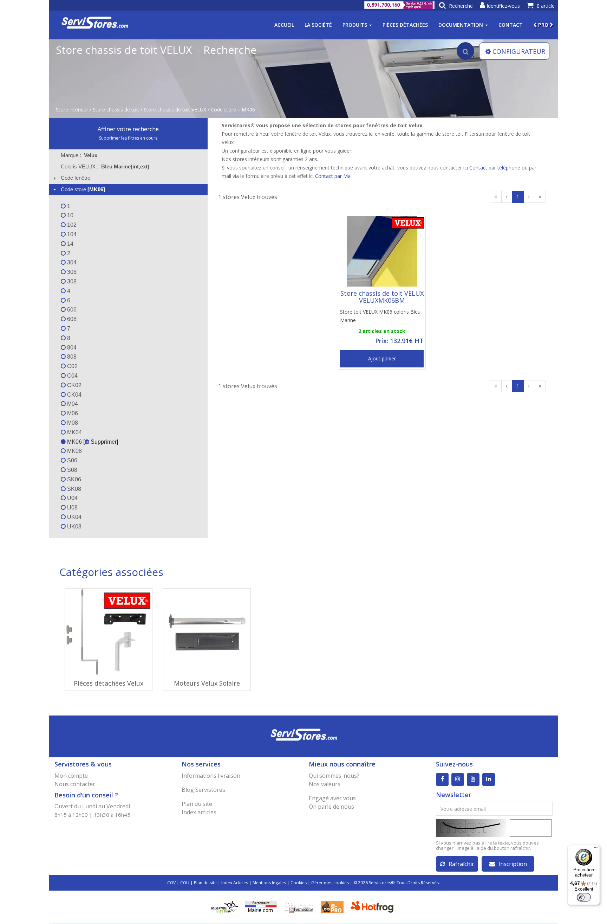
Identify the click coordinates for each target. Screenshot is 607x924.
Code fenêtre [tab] (75, 178)
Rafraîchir (461, 864)
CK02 (73, 385)
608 (71, 319)
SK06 (73, 479)
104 (71, 234)
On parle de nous (331, 806)
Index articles (199, 812)
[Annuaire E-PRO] (332, 906)
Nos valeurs (324, 784)
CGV (171, 883)
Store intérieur (72, 109)
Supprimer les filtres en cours (128, 138)
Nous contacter (74, 784)
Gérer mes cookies (330, 883)
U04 (72, 498)
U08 (72, 508)
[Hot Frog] (374, 906)
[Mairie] (261, 906)
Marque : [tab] (79, 155)
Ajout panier (382, 358)
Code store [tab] (83, 189)
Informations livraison (211, 775)
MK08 (74, 451)
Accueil (284, 24)
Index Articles (234, 883)
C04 (72, 376)
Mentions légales (269, 883)
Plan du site (197, 804)
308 (71, 281)
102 (71, 225)
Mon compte (71, 775)
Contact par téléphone (494, 167)
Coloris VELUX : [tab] (105, 166)
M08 (72, 423)
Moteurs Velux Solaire (207, 683)
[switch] (584, 897)
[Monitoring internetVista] (224, 906)
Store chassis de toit (116, 109)
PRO (543, 24)
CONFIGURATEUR (518, 51)
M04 (72, 404)
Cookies (299, 883)
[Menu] (596, 849)
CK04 (73, 395)
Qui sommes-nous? (334, 775)
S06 (71, 460)
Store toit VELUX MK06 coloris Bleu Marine (380, 315)
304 (71, 262)
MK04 (74, 432)
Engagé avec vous (332, 798)
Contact (510, 24)
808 (71, 357)
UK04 (73, 517)
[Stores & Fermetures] (299, 906)
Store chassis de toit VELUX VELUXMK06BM (382, 296)
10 (69, 215)
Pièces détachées (405, 24)
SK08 (73, 489)
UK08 (73, 527)
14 (69, 244)
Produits (355, 24)
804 (71, 348)
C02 (72, 366)
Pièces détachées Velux (108, 683)
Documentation (461, 24)
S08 (71, 470)
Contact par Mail (334, 176)
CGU (184, 883)
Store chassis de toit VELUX (175, 109)
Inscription (512, 864)
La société (318, 24)
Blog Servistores (203, 790)
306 (71, 272)
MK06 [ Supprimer (91, 442)
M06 (72, 413)
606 (71, 310)
